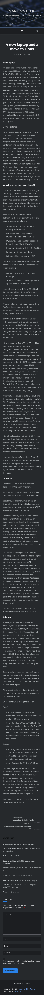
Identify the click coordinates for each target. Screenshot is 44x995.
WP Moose (18, 991)
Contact (27, 983)
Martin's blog (22, 10)
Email (6, 946)
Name (6, 939)
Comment (8, 914)
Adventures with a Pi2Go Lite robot (18, 844)
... (12, 851)
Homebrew (17, 983)
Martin (17, 54)
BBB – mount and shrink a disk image (20, 880)
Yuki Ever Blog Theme (27, 989)
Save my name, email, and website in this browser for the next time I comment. (22, 962)
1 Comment (28, 875)
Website (7, 953)
